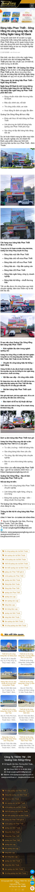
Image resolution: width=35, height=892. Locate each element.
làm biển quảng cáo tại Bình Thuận (16, 568)
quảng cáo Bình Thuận (12, 580)
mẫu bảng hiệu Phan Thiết (23, 468)
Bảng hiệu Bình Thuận (12, 584)
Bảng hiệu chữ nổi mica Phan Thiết (18, 258)
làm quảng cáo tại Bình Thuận (14, 555)
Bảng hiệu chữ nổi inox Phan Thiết (18, 262)
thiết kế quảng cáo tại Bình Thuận (16, 563)
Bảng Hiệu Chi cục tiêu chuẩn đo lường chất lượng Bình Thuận (8, 683)
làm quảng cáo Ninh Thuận (13, 621)
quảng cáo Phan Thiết (12, 592)
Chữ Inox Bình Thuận (11, 799)
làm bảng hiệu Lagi (11, 609)
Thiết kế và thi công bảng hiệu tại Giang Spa (8, 655)
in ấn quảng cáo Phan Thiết (14, 576)
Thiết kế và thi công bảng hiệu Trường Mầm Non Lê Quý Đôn (26, 655)
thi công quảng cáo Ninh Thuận (15, 625)
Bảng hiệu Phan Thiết (12, 588)
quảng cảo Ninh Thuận (12, 613)
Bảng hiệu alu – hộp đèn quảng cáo (18, 266)
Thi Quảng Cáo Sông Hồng (11, 504)
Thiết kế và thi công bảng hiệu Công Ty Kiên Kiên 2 (26, 683)
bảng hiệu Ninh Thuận (11, 617)
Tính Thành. (22, 884)
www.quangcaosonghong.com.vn (21, 532)
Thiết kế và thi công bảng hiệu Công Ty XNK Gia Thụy (8, 711)
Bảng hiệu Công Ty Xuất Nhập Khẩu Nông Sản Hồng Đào (8, 738)
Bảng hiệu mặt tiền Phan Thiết (16, 254)
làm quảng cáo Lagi (11, 601)
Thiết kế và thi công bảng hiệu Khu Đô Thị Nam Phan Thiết (26, 738)
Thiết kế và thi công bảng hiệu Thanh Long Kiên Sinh (26, 711)
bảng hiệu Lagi (9, 605)
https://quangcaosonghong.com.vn (14, 472)
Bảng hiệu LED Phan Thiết (14, 270)
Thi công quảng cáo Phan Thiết (15, 791)
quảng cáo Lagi (9, 596)
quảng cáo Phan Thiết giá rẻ (14, 572)
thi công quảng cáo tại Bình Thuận (16, 551)
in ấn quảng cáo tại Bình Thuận (15, 559)
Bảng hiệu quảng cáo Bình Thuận (15, 795)
